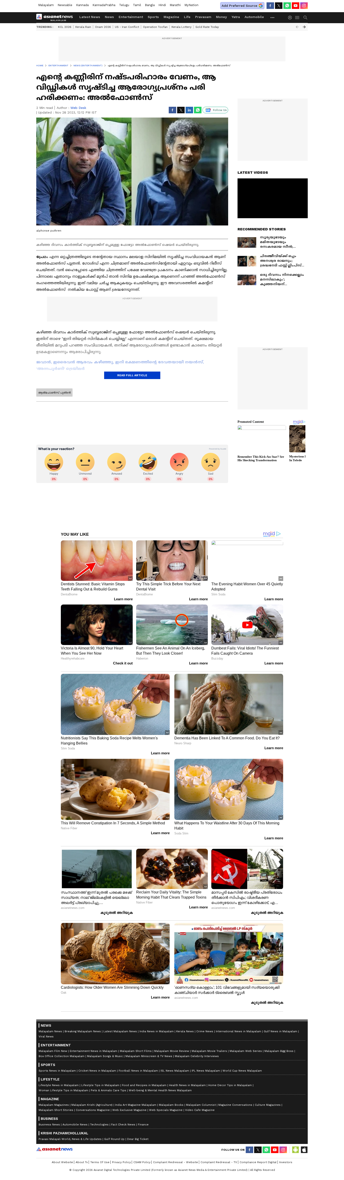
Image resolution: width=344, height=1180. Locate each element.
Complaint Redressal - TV (219, 1162)
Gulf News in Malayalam (280, 1031)
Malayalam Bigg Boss (278, 1051)
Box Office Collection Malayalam (61, 1056)
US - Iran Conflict (127, 27)
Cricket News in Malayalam (97, 1070)
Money (221, 17)
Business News (49, 1124)
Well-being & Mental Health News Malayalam (160, 1090)
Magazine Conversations (235, 1104)
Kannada (82, 5)
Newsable (65, 5)
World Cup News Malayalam (242, 1070)
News (109, 17)
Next (304, 27)
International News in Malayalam (238, 1031)
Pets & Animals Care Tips (108, 1090)
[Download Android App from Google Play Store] (295, 1150)
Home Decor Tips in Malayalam (230, 1085)
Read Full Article (132, 375)
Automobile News (75, 1124)
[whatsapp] (287, 5)
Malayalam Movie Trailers (209, 1051)
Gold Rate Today (207, 27)
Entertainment (131, 17)
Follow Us (220, 110)
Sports (153, 17)
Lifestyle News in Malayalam (59, 1085)
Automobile (254, 17)
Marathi (175, 5)
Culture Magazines (268, 1104)
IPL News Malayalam (206, 1070)
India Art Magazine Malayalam (135, 1104)
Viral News (46, 1036)
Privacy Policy (121, 1162)
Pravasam (203, 17)
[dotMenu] (273, 17)
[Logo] (56, 17)
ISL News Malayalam (175, 1070)
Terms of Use (100, 1162)
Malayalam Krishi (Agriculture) (92, 1104)
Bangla (150, 5)
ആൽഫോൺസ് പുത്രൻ (54, 392)
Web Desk (78, 108)
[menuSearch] (305, 17)
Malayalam (46, 5)
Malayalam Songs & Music (105, 1056)
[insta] (304, 5)
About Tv (82, 1162)
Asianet (54, 1149)
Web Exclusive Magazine (129, 1110)
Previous (297, 27)
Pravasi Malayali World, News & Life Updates (70, 1139)
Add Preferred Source (239, 5)
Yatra (236, 17)
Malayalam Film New (53, 1051)
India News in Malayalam (156, 1031)
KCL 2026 (64, 27)
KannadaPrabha (103, 5)
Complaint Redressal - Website (175, 1162)
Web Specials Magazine (166, 1110)
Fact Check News (123, 1124)
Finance (143, 1124)
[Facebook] (270, 5)
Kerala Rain (83, 27)
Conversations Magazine (93, 1110)
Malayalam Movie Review (171, 1051)
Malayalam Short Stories (56, 1110)
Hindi (162, 5)
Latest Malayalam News (120, 1031)
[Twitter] (278, 5)
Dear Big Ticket (137, 1139)
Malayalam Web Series (246, 1051)
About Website (62, 1162)
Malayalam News (50, 1031)
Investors (285, 1162)
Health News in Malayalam (187, 1085)
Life (187, 17)
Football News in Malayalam (138, 1070)
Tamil (137, 5)
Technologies (99, 1124)
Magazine (171, 17)
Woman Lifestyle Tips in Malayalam (63, 1090)
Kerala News (185, 1031)
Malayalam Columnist (201, 1104)
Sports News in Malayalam (57, 1070)
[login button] (291, 18)
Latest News (89, 17)
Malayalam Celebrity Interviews (197, 1056)
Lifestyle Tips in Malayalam (100, 1085)
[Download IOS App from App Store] (304, 1150)
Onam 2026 (103, 27)
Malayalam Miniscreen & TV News (148, 1056)
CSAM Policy (141, 1162)
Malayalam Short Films (136, 1051)
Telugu (124, 5)
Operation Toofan (155, 27)
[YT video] (295, 5)
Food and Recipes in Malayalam (144, 1085)
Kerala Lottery (181, 27)
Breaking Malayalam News (83, 1031)
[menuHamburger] (297, 17)
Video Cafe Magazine (200, 1110)
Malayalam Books (171, 1104)
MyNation (191, 5)
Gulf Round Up (114, 1139)
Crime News (204, 1031)
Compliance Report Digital (258, 1162)
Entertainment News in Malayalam (93, 1051)
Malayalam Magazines (54, 1104)
